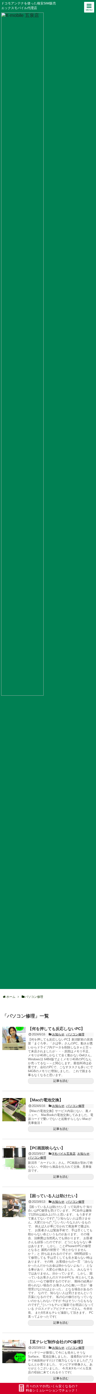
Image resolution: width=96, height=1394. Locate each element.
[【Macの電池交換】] (14, 1109)
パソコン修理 (75, 1034)
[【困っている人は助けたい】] (14, 1205)
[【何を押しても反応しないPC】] (14, 1038)
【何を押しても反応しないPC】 (56, 1029)
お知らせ (58, 1034)
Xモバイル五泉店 (63, 1153)
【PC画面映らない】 (46, 1148)
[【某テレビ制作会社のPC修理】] (14, 1351)
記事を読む (61, 1081)
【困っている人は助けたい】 (53, 1196)
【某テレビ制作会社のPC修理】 (56, 1342)
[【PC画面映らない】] (14, 1157)
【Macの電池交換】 (45, 1100)
